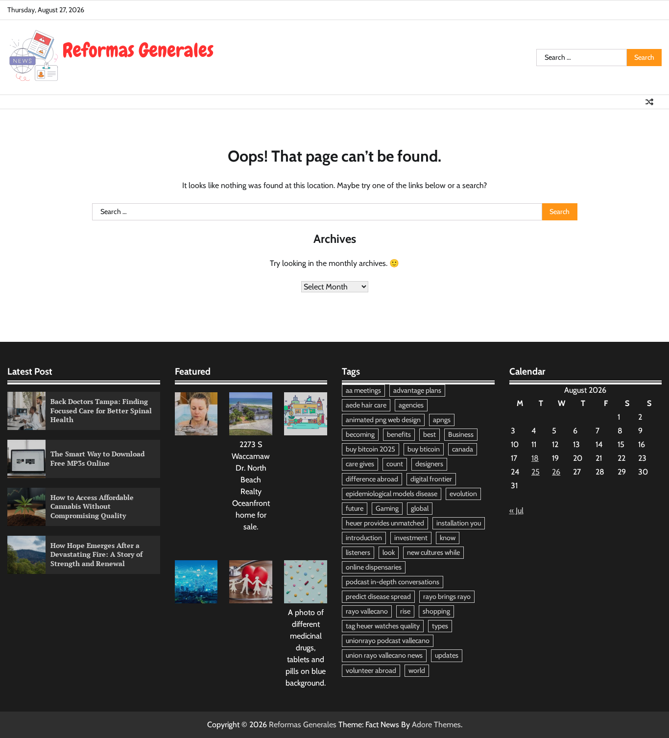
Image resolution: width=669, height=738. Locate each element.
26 (556, 471)
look (388, 552)
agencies (411, 405)
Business (461, 434)
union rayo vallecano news (384, 655)
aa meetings (363, 390)
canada (462, 449)
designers (429, 463)
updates (446, 655)
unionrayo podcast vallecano (388, 640)
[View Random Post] (649, 102)
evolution (463, 493)
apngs (442, 419)
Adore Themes (436, 724)
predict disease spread (378, 596)
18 (535, 458)
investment (411, 537)
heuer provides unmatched (385, 523)
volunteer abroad (371, 670)
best (429, 434)
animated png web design (383, 419)
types (440, 625)
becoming (360, 434)
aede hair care (366, 405)
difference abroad (372, 479)
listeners (358, 552)
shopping (436, 611)
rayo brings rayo (447, 596)
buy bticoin (423, 449)
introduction (364, 537)
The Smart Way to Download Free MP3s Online (97, 458)
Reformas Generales (302, 724)
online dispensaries (374, 567)
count (394, 463)
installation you (458, 523)
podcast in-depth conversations (392, 581)
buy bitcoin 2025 (370, 449)
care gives (360, 463)
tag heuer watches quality (383, 625)
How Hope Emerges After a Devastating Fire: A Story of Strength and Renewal (96, 554)
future (354, 508)
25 (535, 471)
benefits (399, 434)
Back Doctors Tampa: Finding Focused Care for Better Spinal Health (101, 410)
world (416, 670)
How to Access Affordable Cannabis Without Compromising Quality (92, 506)
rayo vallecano (367, 611)
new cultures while (433, 552)
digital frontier (431, 479)
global (420, 508)
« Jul (516, 510)
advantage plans (417, 390)
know (447, 537)
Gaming (387, 508)
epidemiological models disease (391, 493)
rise (405, 611)
